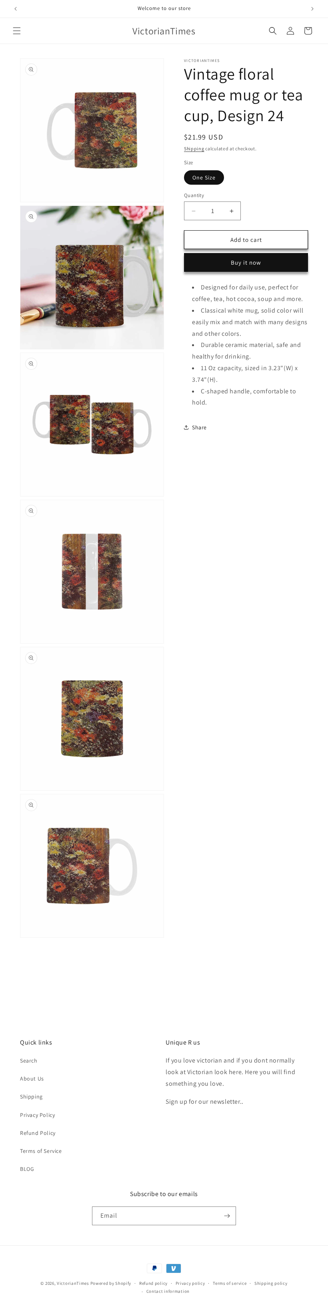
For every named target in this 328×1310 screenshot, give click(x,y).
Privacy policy (190, 1283)
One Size (204, 177)
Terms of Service (41, 1150)
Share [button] (199, 427)
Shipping (194, 149)
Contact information (168, 1291)
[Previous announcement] (15, 9)
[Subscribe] (227, 1215)
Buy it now (246, 262)
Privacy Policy (37, 1115)
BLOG (27, 1168)
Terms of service (229, 1283)
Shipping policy (271, 1283)
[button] (17, 31)
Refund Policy (38, 1133)
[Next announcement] (312, 9)
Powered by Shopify (111, 1283)
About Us (32, 1078)
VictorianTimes (73, 1283)
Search (29, 1060)
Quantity (194, 195)
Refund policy (153, 1283)
